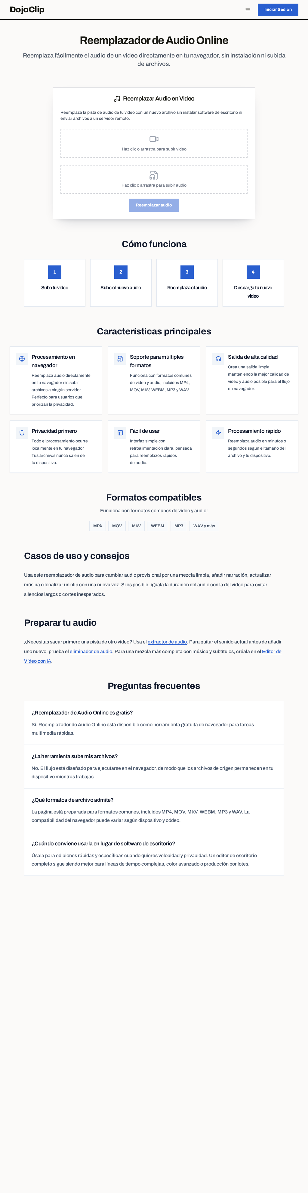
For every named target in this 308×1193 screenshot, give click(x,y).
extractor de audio (167, 641)
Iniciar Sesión (278, 9)
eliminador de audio (91, 651)
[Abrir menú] (248, 9)
